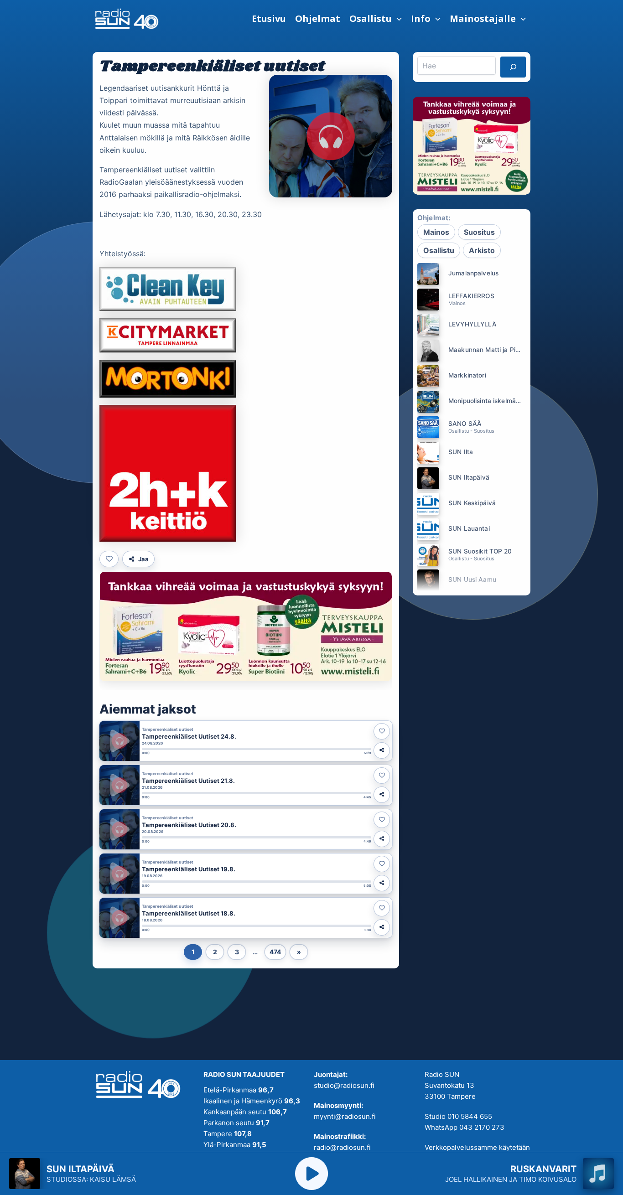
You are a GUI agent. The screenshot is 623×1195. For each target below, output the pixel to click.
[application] (397, 18)
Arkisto (482, 250)
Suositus (479, 232)
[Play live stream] (311, 1174)
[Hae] (513, 67)
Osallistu (438, 250)
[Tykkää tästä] (109, 559)
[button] (375, 18)
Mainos (436, 232)
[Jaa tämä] (382, 750)
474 (275, 952)
